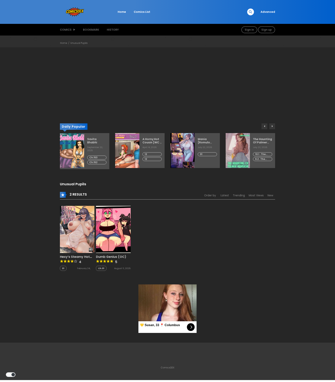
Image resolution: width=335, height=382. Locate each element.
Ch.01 (101, 268)
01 (201, 154)
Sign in (249, 30)
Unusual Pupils (79, 43)
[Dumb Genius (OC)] (113, 229)
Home (122, 12)
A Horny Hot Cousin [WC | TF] (151, 141)
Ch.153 (93, 157)
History (113, 30)
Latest (225, 195)
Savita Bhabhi (92, 141)
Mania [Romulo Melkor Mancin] (204, 141)
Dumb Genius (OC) (111, 257)
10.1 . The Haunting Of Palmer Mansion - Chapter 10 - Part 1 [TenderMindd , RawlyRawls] (263, 154)
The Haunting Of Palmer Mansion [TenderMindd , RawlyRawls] (262, 141)
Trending (239, 195)
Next (272, 126)
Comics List (142, 12)
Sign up (266, 30)
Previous (264, 126)
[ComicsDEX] (75, 12)
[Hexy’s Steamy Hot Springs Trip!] (77, 229)
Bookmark (91, 30)
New (270, 195)
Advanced (268, 12)
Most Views (256, 195)
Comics (66, 30)
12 (146, 154)
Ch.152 (93, 162)
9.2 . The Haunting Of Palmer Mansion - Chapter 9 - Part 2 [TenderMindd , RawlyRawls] (263, 159)
